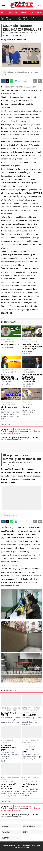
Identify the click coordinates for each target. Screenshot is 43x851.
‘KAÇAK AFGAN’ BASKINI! (28, 751)
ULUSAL (25, 745)
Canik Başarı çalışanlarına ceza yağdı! (8, 747)
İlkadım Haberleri (33, 740)
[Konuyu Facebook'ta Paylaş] (3, 81)
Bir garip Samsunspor (10, 344)
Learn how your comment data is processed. (21, 432)
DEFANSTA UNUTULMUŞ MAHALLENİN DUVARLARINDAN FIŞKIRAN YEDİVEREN (32, 378)
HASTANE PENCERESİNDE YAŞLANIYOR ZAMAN (9, 377)
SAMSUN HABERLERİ (29, 743)
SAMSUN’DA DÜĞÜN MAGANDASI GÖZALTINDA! (9, 786)
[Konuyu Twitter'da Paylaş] (7, 81)
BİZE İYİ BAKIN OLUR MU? (9, 408)
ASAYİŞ (12, 462)
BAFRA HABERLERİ (13, 708)
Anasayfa (6, 33)
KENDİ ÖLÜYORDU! (29, 715)
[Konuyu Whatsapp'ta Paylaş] (11, 81)
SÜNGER (25, 407)
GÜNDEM (31, 708)
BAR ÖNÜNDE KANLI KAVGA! (30, 785)
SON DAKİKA (35, 710)
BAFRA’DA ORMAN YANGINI (8, 714)
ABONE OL (22, 81)
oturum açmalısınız (24, 429)
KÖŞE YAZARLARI (15, 33)
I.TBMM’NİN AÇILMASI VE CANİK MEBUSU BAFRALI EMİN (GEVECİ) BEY (32, 346)
